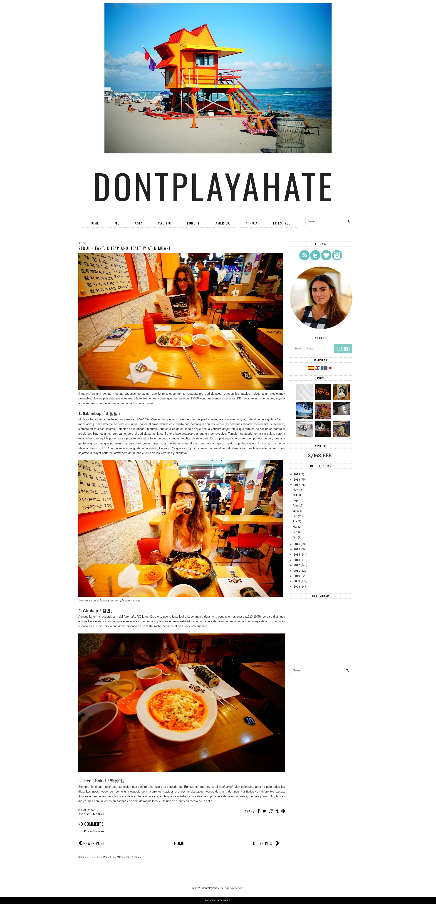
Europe (193, 222)
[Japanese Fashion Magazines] (323, 417)
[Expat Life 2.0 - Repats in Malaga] (342, 399)
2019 (297, 474)
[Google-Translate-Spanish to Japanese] (330, 369)
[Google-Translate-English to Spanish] (311, 369)
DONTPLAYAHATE (218, 900)
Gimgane (84, 393)
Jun (295, 516)
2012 (297, 565)
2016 (297, 544)
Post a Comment (94, 831)
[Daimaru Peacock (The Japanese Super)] (323, 399)
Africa (252, 222)
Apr (295, 521)
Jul (294, 510)
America (223, 222)
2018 (297, 479)
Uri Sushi (262, 443)
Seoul (101, 814)
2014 (297, 554)
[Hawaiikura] (305, 436)
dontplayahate (214, 185)
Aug (295, 505)
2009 (297, 581)
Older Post (263, 843)
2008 (297, 586)
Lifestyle (281, 222)
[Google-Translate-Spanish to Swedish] (324, 369)
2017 (297, 484)
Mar (295, 526)
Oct (295, 494)
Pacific (164, 222)
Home (94, 222)
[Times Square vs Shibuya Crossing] (323, 436)
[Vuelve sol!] (342, 413)
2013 (297, 560)
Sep (295, 500)
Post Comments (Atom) (122, 857)
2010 (297, 576)
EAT (95, 814)
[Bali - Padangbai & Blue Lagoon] (305, 417)
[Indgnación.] (342, 436)
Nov (295, 489)
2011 (297, 570)
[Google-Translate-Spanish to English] (318, 369)
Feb (295, 532)
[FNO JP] (305, 399)
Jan (295, 537)
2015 (297, 549)
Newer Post (94, 843)
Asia (139, 222)
